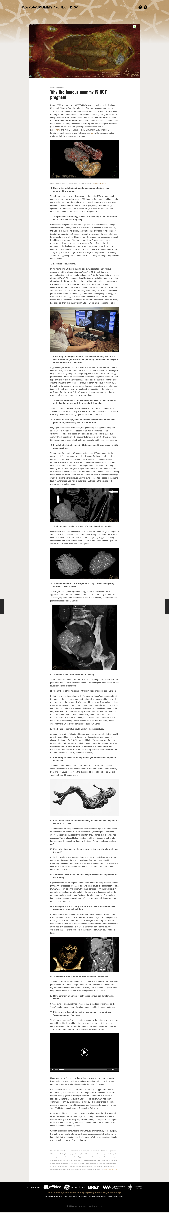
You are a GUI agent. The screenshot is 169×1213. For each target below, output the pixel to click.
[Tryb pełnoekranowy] (116, 1069)
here (58, 130)
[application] (84, 1052)
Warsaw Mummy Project (79, 1206)
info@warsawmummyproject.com (112, 1196)
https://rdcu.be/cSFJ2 (99, 183)
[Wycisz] (113, 1069)
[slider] (83, 1069)
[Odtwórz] (53, 1069)
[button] (84, 1052)
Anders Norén (98, 1206)
